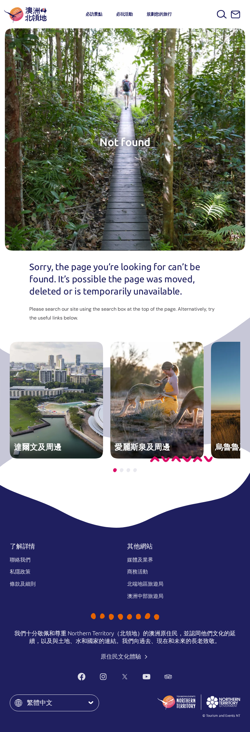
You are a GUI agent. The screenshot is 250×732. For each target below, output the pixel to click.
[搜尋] (222, 14)
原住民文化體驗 (121, 656)
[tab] (115, 470)
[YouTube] (146, 676)
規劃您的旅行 (159, 14)
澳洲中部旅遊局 (145, 596)
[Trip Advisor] (168, 676)
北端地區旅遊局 (145, 584)
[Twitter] (125, 676)
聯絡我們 (20, 560)
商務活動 (137, 572)
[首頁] (25, 14)
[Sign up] (235, 14)
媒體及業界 (140, 560)
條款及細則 (23, 584)
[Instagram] (103, 676)
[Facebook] (81, 676)
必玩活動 (124, 14)
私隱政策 (20, 572)
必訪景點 (94, 14)
